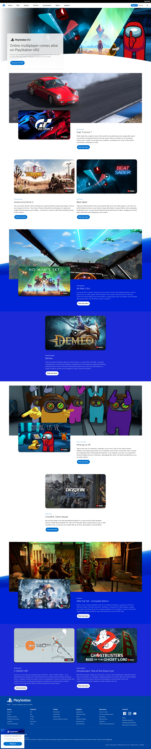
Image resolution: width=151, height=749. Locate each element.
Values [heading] (55, 709)
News (57, 5)
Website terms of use (123, 745)
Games (26, 5)
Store (10, 5)
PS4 (31, 714)
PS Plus (35, 5)
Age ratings (102, 716)
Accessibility (56, 714)
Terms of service (103, 712)
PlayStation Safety (80, 714)
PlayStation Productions (13, 719)
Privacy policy (113, 745)
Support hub (79, 712)
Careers (9, 714)
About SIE (9, 712)
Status (77, 716)
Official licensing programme (106, 723)
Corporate (9, 721)
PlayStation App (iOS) (127, 720)
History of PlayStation (12, 723)
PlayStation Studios (12, 716)
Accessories (47, 5)
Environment (56, 712)
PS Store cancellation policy (106, 714)
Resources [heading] (102, 709)
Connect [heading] (125, 709)
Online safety (56, 716)
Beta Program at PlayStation (129, 725)
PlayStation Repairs (81, 719)
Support (66, 5)
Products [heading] (33, 709)
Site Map (141, 745)
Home (8, 704)
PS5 (18, 5)
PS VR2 (32, 716)
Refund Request (80, 723)
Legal (107, 745)
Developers (102, 721)
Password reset (80, 721)
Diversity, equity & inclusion (60, 719)
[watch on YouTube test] (64, 136)
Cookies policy (134, 745)
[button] (17, 63)
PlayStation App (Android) (129, 722)
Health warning (103, 719)
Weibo (124, 718)
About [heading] (9, 709)
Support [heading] (79, 709)
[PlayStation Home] (4, 5)
